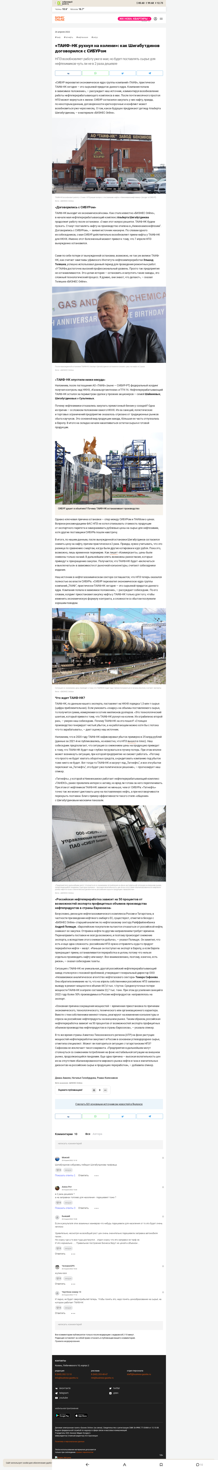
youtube (63, 1397)
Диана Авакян (63, 1077)
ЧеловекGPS (68, 1266)
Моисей (65, 1157)
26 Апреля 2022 (62, 32)
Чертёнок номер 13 (71, 1292)
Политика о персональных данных (69, 1442)
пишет (114, 552)
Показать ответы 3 (65, 1208)
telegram (64, 1393)
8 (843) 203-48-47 (99, 1374)
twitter (116, 1388)
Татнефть (69, 37)
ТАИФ (58, 37)
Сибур (95, 37)
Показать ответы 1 (65, 1175)
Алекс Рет (67, 1187)
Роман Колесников (107, 1077)
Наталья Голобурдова (84, 1077)
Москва (74, 9)
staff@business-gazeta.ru (139, 1374)
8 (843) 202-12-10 (63, 1374)
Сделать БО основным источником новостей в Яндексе (109, 1104)
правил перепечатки (84, 1452)
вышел (132, 741)
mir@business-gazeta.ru (102, 1378)
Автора (97, 1133)
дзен (115, 1393)
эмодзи (68, 1170)
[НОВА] (133, 19)
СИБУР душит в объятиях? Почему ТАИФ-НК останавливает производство (98, 508)
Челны (58, 9)
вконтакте (64, 1388)
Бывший (66, 1216)
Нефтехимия (83, 37)
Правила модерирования (67, 1341)
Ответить (83, 1175)
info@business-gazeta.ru (66, 1378)
